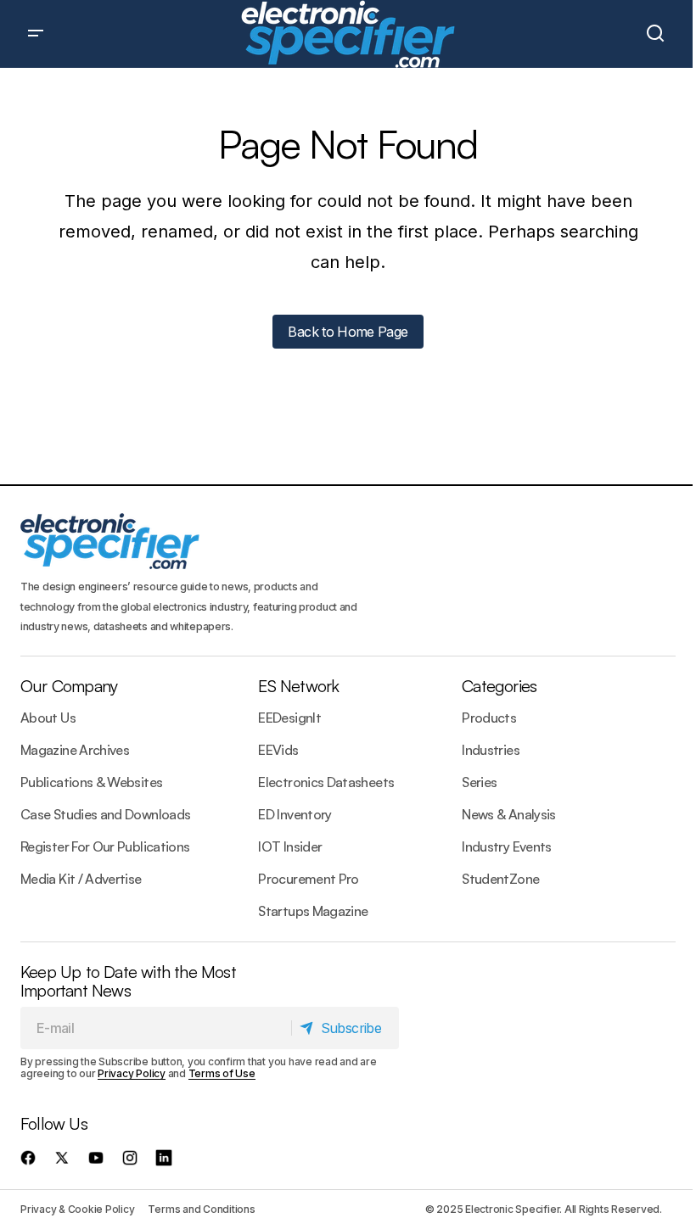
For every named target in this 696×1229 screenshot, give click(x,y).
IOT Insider (290, 846)
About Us (48, 717)
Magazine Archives (74, 749)
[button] (35, 34)
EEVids (278, 749)
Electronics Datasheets (326, 782)
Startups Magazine (313, 910)
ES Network (298, 685)
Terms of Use (221, 1073)
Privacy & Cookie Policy (77, 1209)
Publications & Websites (91, 782)
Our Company (68, 685)
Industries (490, 749)
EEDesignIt (289, 717)
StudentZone (500, 878)
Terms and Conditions (201, 1209)
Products (489, 717)
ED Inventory (294, 814)
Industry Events (506, 846)
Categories (499, 685)
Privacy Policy (132, 1073)
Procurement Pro (308, 878)
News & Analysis (508, 814)
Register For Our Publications (104, 846)
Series (479, 782)
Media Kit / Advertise (81, 878)
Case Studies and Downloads (105, 814)
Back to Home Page (347, 331)
